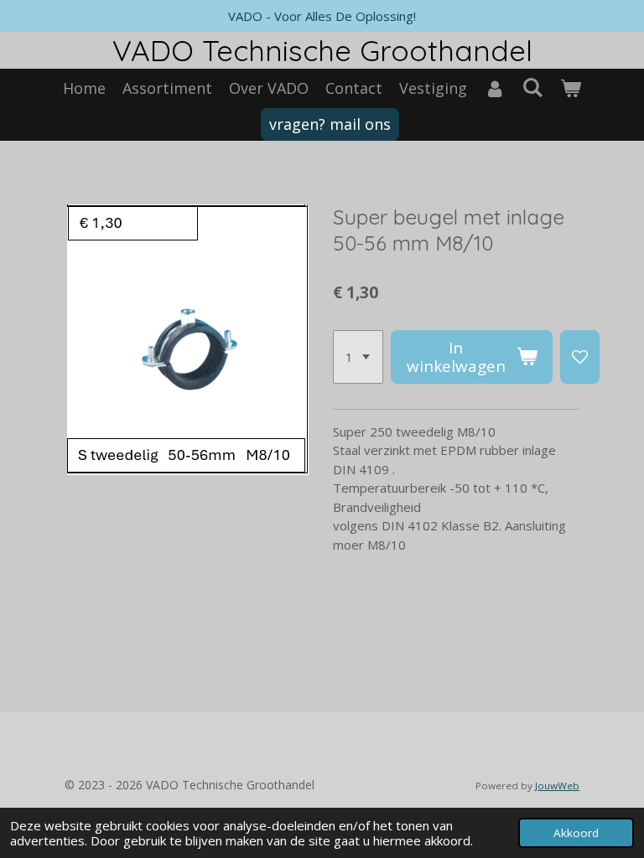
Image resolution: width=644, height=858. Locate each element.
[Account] (494, 88)
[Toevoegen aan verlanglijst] (580, 357)
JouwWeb (557, 785)
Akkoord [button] (576, 832)
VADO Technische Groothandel (322, 50)
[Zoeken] (532, 87)
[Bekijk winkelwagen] (570, 88)
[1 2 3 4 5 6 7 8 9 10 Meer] (358, 357)
